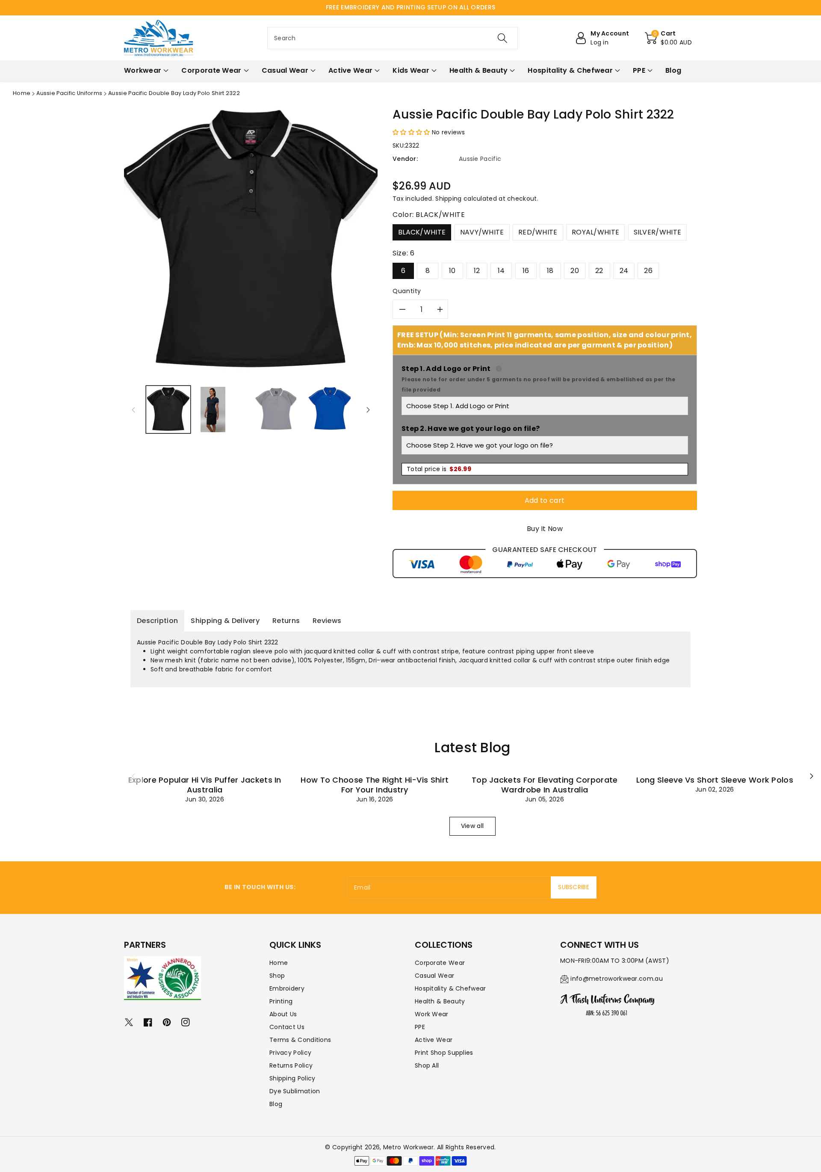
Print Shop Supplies (444, 1052)
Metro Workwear (408, 1147)
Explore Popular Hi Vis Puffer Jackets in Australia (204, 784)
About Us (283, 1014)
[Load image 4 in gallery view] (329, 409)
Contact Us (286, 1027)
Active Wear (433, 1040)
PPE (420, 1027)
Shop (277, 975)
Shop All (427, 1065)
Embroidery (286, 988)
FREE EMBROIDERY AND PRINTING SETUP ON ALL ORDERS (410, 7)
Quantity (407, 291)
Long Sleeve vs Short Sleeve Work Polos (714, 779)
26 (648, 271)
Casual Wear (434, 975)
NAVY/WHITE (482, 232)
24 (624, 271)
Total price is (439, 469)
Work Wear (432, 1014)
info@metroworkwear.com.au (616, 978)
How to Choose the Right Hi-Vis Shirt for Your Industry (375, 784)
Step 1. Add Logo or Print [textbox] (545, 378)
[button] (668, 38)
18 (550, 271)
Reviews (327, 621)
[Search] (502, 38)
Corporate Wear (440, 962)
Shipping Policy (292, 1078)
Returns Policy (291, 1065)
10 (452, 271)
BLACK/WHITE (422, 232)
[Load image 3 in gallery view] (276, 409)
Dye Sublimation (294, 1091)
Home (21, 93)
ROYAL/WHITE (595, 232)
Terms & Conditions (300, 1040)
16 (526, 271)
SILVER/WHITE (658, 232)
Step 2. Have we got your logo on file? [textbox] (471, 428)
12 (477, 271)
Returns (286, 621)
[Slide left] (133, 409)
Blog (275, 1104)
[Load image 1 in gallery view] (168, 409)
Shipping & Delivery (225, 621)
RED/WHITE (538, 232)
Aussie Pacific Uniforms (69, 93)
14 (501, 271)
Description (157, 621)
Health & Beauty (440, 1001)
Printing (280, 1001)
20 (574, 271)
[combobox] (392, 38)
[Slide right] (368, 409)
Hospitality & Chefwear (450, 988)
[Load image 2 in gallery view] (213, 409)
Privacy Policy (290, 1052)
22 (599, 271)
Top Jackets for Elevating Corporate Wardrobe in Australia (545, 784)
